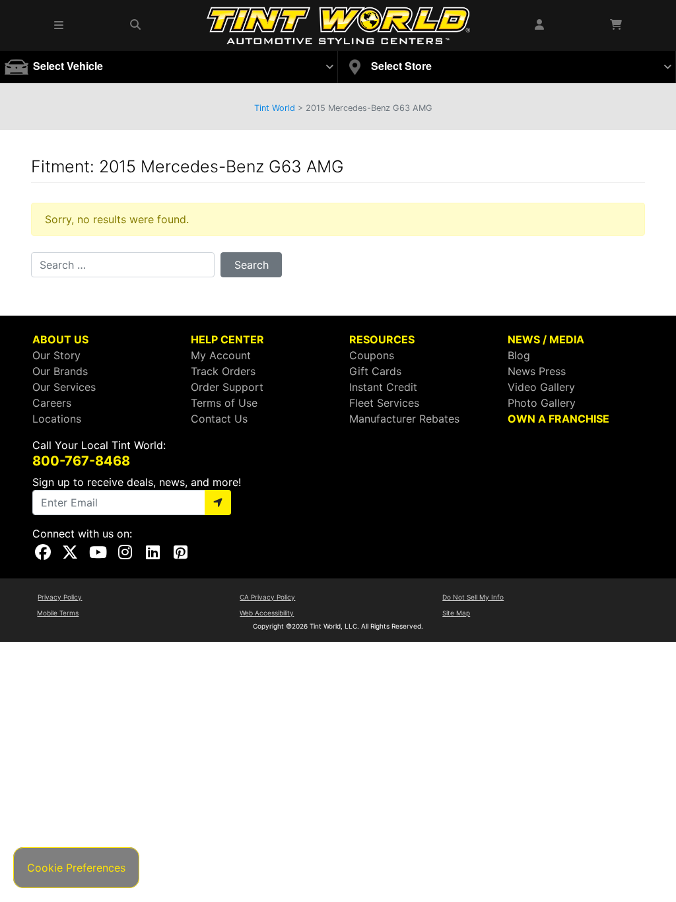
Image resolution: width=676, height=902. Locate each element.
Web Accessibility (267, 613)
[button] (59, 25)
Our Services (64, 387)
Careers (51, 402)
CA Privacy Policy (267, 597)
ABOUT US (60, 339)
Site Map (456, 613)
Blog (519, 355)
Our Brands (60, 371)
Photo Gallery (542, 402)
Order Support (227, 387)
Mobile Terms (58, 613)
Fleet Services (384, 402)
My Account (221, 355)
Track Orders (223, 371)
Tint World (274, 108)
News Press (537, 371)
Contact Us (219, 418)
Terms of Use (224, 402)
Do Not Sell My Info (473, 597)
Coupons (371, 355)
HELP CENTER (227, 339)
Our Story (56, 355)
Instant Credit (383, 387)
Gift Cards (375, 371)
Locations (56, 418)
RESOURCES (382, 339)
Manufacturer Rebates (404, 418)
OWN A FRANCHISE (558, 418)
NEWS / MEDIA (546, 339)
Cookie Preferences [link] (76, 867)
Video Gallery (541, 387)
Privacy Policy (60, 597)
